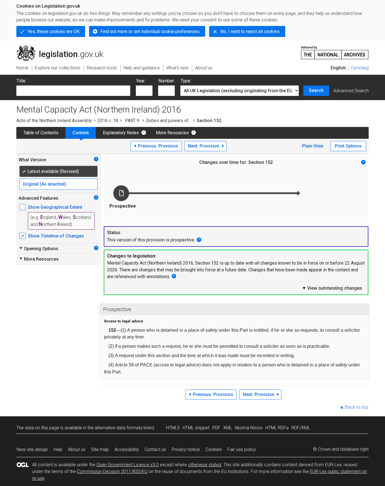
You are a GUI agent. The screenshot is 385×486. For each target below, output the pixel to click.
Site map (100, 449)
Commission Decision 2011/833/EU (112, 471)
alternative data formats (118, 427)
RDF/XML (300, 427)
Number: (166, 80)
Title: (21, 80)
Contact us (155, 449)
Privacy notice (186, 449)
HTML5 (173, 427)
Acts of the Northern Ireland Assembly (54, 120)
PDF (216, 427)
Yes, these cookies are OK (53, 31)
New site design (32, 449)
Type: (186, 80)
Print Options (348, 146)
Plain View (312, 146)
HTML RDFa (277, 427)
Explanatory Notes (121, 132)
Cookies (213, 449)
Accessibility (126, 449)
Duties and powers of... (168, 120)
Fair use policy (241, 449)
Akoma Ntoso (249, 427)
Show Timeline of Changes (56, 236)
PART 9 (132, 120)
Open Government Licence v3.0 (127, 464)
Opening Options (38, 248)
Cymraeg (360, 68)
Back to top (356, 407)
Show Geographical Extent (55, 207)
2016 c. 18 (108, 120)
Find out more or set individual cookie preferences (150, 31)
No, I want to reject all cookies (250, 31)
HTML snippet (196, 427)
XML (227, 427)
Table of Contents (40, 132)
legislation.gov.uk (63, 47)
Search (316, 90)
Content (80, 132)
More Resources (172, 132)
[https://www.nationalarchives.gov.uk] (335, 50)
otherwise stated (204, 464)
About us (76, 449)
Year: (140, 80)
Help (58, 449)
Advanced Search (351, 90)
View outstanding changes (332, 288)
